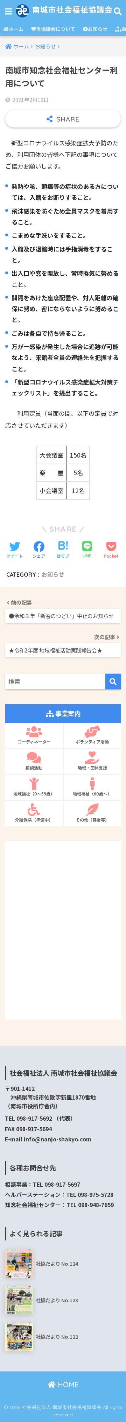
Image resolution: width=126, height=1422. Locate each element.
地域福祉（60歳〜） (92, 794)
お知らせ (97, 28)
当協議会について (55, 28)
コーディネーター (34, 742)
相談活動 (34, 768)
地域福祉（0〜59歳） (34, 794)
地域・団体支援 (92, 768)
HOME (67, 1384)
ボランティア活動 (92, 742)
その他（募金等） (92, 820)
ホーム (16, 28)
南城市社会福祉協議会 (71, 9)
